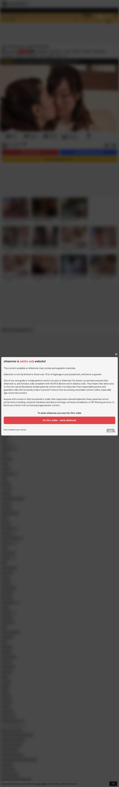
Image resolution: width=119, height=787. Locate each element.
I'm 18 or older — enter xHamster (59, 420)
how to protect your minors (15, 430)
